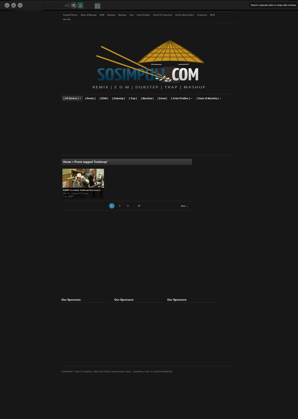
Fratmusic (202, 15)
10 (139, 206)
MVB (212, 15)
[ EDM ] (104, 98)
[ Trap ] (133, 98)
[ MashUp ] (147, 98)
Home (67, 161)
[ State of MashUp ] (208, 98)
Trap (131, 15)
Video (71, 196)
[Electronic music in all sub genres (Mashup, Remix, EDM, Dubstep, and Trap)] (149, 90)
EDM (102, 15)
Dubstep (111, 15)
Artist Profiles (143, 15)
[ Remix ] (90, 98)
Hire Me (67, 19)
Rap (65, 196)
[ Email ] (162, 98)
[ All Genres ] (71, 98)
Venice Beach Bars (184, 15)
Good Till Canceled (162, 15)
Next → (184, 206)
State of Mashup (88, 15)
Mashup (122, 15)
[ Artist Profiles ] (180, 98)
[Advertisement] (149, 128)
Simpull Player (70, 15)
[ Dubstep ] (118, 98)
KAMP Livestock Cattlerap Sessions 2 (82, 190)
